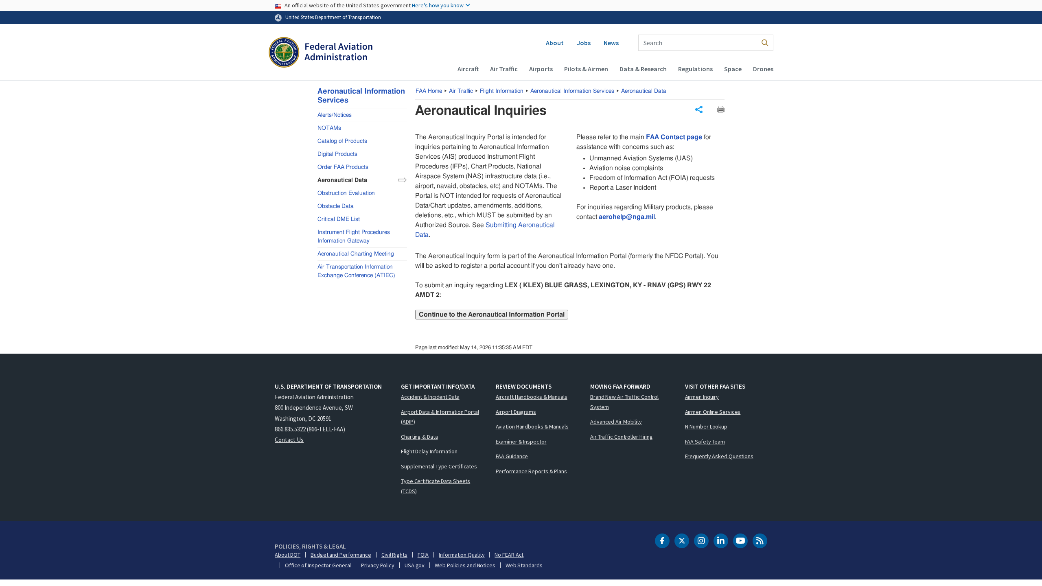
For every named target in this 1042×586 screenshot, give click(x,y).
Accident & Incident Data (430, 396)
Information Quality (461, 555)
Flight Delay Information (429, 451)
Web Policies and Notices (465, 565)
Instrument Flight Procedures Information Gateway (353, 237)
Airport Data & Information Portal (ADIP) (440, 417)
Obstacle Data (335, 206)
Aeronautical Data (643, 91)
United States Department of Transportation (333, 17)
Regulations (695, 69)
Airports (541, 69)
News (611, 43)
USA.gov (415, 565)
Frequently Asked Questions (719, 456)
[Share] (699, 109)
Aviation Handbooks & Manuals (532, 426)
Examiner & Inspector (521, 441)
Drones (763, 69)
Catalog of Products (342, 141)
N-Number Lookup (706, 426)
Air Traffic (504, 69)
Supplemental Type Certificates (439, 466)
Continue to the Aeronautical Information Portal (492, 314)
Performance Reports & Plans (531, 471)
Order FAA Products (342, 167)
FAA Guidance (512, 456)
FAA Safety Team (705, 441)
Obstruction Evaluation (346, 193)
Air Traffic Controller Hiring (621, 436)
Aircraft (468, 69)
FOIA (423, 555)
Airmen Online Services (713, 411)
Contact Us (289, 440)
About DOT (287, 555)
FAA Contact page (674, 137)
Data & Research (643, 69)
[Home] (320, 53)
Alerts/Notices (334, 115)
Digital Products (337, 154)
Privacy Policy (377, 565)
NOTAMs (329, 128)
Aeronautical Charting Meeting (355, 254)
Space (733, 69)
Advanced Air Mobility (616, 421)
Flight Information (501, 91)
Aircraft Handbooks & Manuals (531, 396)
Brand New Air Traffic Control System (624, 402)
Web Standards (524, 565)
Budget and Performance (341, 555)
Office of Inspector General (318, 565)
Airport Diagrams (516, 411)
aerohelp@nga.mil (627, 217)
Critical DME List (338, 219)
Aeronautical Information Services (572, 91)
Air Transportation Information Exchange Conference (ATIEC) (356, 271)
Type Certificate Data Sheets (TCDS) (435, 486)
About (555, 43)
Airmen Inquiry (702, 396)
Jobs (584, 43)
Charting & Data (419, 436)
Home (429, 91)
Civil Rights (394, 555)
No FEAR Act (509, 555)
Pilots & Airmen (586, 69)
